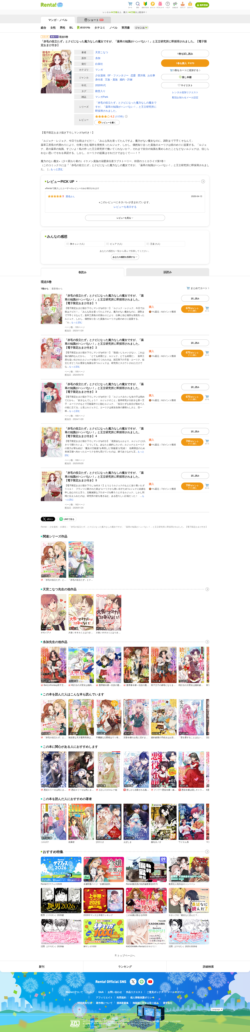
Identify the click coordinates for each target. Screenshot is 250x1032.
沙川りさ (100, 842)
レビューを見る (124, 217)
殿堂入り (100, 91)
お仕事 (151, 75)
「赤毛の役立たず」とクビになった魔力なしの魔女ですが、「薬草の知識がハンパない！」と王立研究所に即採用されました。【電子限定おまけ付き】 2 (104, 343)
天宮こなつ (101, 52)
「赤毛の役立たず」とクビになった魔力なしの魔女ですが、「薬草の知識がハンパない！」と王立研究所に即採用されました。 (125, 106)
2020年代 (100, 85)
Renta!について (74, 992)
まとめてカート (199, 288)
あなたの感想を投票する (124, 256)
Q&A (101, 992)
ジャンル (140, 27)
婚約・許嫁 (126, 79)
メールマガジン (176, 992)
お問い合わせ (115, 992)
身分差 (99, 79)
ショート (95, 20)
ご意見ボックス (155, 992)
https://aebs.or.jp (89, 1026)
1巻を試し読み (185, 53)
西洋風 (141, 75)
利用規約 (121, 997)
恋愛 (133, 75)
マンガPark (101, 96)
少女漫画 (100, 75)
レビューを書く (109, 122)
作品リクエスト (134, 992)
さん (70, 196)
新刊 (41, 966)
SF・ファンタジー (118, 75)
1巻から (45, 288)
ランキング (125, 966)
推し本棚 (186, 77)
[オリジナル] (83, 27)
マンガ (99, 69)
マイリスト (187, 85)
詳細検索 (208, 966)
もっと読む (57, 169)
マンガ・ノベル (57, 20)
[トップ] (48, 5)
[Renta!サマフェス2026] (59, 5)
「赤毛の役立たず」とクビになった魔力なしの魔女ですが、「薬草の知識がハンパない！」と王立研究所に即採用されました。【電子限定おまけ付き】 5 (104, 476)
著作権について (104, 1002)
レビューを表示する (125, 206)
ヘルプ (90, 992)
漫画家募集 (123, 1002)
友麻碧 (71, 842)
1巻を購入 (185, 63)
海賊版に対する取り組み (146, 1002)
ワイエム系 (184, 842)
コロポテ (45, 842)
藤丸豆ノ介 (156, 842)
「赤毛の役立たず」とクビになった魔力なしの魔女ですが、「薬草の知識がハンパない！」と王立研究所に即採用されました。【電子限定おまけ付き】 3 (104, 388)
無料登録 (204, 4)
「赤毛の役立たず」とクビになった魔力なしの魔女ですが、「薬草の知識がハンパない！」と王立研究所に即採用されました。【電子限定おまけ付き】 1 (104, 299)
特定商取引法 (85, 1002)
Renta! (44, 526)
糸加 (97, 58)
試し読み (195, 298)
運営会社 (167, 1002)
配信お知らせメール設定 (185, 97)
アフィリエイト (104, 997)
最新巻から (57, 288)
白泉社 (99, 63)
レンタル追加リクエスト (185, 92)
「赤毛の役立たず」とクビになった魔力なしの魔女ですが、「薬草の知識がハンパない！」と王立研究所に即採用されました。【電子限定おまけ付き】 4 (104, 432)
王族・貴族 (111, 79)
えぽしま (127, 842)
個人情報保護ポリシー (142, 997)
